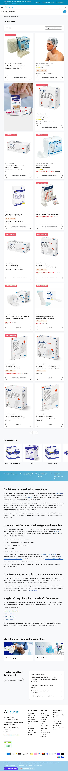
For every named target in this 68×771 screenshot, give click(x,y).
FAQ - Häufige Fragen (32, 733)
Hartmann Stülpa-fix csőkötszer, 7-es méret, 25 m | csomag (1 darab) (45, 417)
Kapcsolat (38, 2)
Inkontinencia (56, 725)
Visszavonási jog (45, 726)
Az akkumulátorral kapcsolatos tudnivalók (45, 734)
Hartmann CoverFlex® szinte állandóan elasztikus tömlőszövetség (46, 266)
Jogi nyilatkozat (32, 730)
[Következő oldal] (36, 432)
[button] (2, 7)
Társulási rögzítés (52, 463)
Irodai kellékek (57, 730)
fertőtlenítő (56, 719)
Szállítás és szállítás (33, 721)
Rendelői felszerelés (58, 727)
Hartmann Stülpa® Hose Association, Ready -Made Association (15, 166)
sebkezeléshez (33, 590)
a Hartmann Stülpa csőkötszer (48, 554)
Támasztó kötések (10, 617)
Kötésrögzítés (9, 619)
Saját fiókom (31, 715)
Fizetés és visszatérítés (31, 718)
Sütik (42, 730)
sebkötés (29, 497)
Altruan (8, 762)
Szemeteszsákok (57, 723)
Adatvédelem (31, 728)
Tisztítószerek (57, 721)
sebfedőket (59, 493)
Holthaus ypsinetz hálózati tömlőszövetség (47, 214)
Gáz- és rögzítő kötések (11, 611)
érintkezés (31, 713)
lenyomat (43, 721)
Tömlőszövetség (14, 16)
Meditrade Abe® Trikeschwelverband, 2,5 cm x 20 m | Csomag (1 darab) (46, 317)
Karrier (42, 713)
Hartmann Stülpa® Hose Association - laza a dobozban (13, 266)
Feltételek (43, 723)
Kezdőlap (7, 16)
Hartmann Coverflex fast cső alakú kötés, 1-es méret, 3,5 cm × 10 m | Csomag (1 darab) (48, 367)
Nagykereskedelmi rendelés (18, 77)
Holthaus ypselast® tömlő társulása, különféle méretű (43, 166)
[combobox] (34, 12)
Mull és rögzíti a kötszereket (12, 463)
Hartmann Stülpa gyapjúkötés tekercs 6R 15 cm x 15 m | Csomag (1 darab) (15, 417)
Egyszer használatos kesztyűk (58, 716)
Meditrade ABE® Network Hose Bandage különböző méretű (13, 215)
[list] (34, 475)
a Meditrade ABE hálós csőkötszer (54, 558)
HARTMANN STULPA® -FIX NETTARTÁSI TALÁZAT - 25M (13, 367)
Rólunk (30, 726)
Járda (32, 463)
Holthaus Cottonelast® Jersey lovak (14, 65)
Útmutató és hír (32, 724)
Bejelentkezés (61, 2)
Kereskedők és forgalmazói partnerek (45, 717)
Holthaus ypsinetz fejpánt (43, 65)
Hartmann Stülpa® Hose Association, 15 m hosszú (43, 116)
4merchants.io (12, 765)
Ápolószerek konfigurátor (49, 2)
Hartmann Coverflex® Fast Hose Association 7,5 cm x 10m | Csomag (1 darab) (17, 317)
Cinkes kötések (9, 614)
